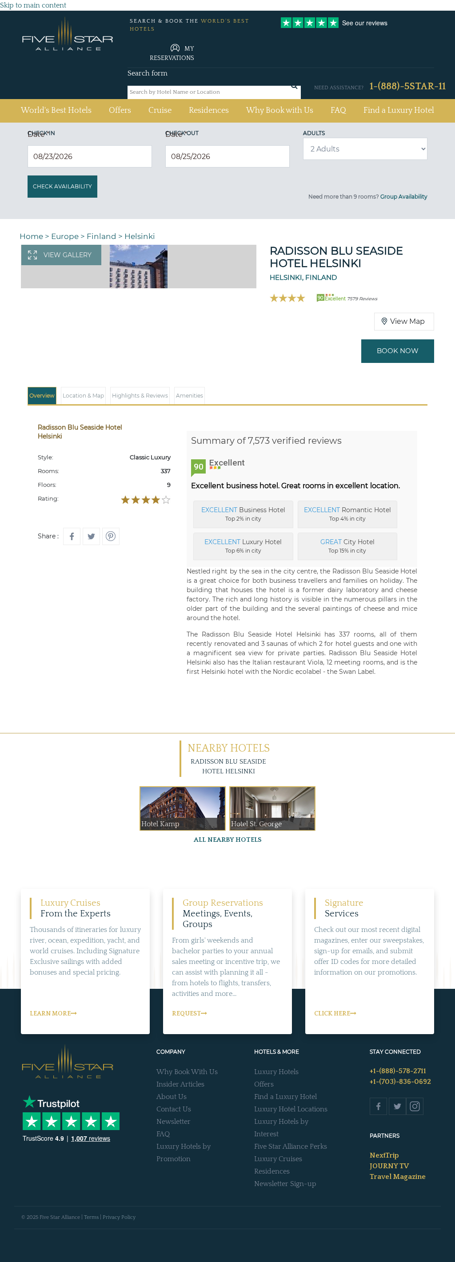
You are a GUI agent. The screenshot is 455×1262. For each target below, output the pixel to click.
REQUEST (186, 1013)
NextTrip (384, 1155)
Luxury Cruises (278, 1159)
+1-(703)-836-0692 (400, 1082)
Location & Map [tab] (83, 395)
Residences (209, 110)
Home (31, 236)
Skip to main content (33, 5)
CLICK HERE (332, 1013)
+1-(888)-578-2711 (398, 1071)
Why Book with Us (279, 110)
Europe (65, 236)
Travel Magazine (398, 1177)
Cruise (160, 110)
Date (38, 134)
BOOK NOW (398, 350)
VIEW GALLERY (68, 255)
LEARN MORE (50, 1013)
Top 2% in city (243, 514)
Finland (101, 236)
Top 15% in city (347, 546)
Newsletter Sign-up (285, 1184)
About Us (171, 1097)
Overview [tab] (42, 395)
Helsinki (139, 236)
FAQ (338, 110)
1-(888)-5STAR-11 (408, 86)
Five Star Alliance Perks (290, 1147)
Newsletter (173, 1122)
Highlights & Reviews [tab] (140, 395)
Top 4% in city (347, 514)
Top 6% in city (243, 546)
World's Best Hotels (56, 110)
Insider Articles (180, 1084)
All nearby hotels (228, 840)
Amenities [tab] (189, 395)
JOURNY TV (389, 1166)
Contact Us (173, 1109)
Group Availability (403, 196)
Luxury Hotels (276, 1072)
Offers (120, 110)
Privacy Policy (119, 1217)
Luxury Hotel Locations (290, 1109)
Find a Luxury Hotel (398, 110)
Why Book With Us (187, 1072)
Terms (91, 1217)
